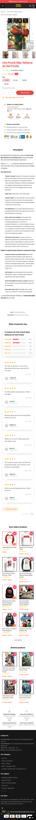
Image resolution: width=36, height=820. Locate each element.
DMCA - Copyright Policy (8, 766)
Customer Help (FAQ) (7, 788)
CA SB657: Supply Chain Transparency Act (13, 769)
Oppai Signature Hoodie (9, 547)
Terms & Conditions (7, 761)
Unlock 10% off (4, 812)
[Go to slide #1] (5, 55)
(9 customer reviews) (17, 70)
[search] (30, 6)
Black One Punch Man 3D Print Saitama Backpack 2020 (8, 603)
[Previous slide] (4, 34)
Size (3, 77)
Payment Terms (6, 780)
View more (18, 640)
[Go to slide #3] (25, 55)
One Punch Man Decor (14, 12)
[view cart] (33, 6)
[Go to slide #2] (15, 55)
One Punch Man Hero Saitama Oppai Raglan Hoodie (26, 575)
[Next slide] (32, 34)
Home (3, 12)
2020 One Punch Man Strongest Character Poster (8, 670)
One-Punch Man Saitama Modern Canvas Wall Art (24, 603)
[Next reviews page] (32, 514)
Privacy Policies (6, 763)
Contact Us (4, 785)
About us (4, 758)
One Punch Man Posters (9, 15)
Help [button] (32, 817)
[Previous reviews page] (22, 514)
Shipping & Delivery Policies (9, 777)
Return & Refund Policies (8, 783)
